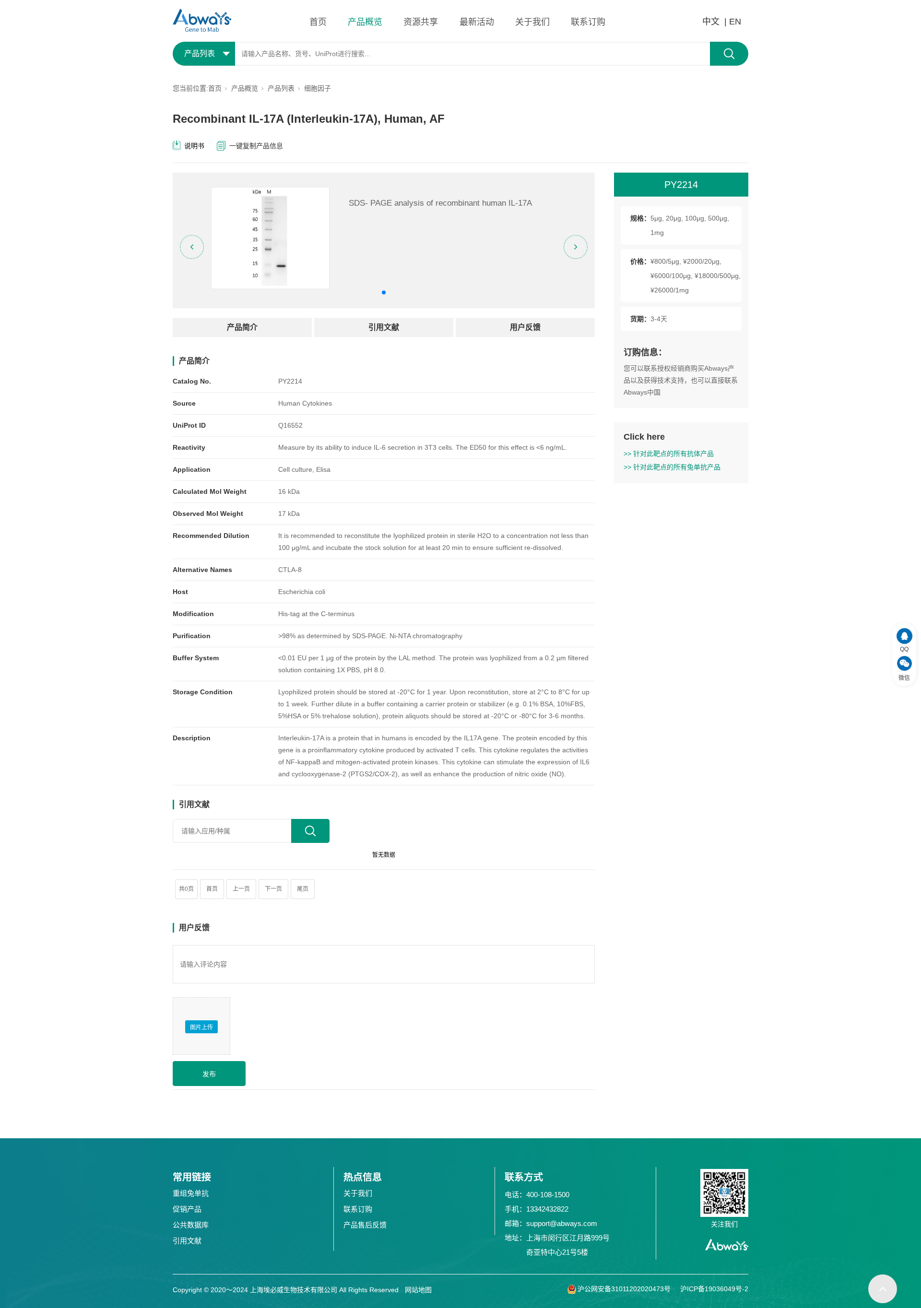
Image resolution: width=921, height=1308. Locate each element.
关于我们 (532, 22)
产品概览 (365, 22)
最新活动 (477, 22)
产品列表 (281, 88)
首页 (318, 22)
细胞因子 (317, 88)
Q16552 (290, 425)
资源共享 (420, 22)
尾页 (302, 889)
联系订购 (588, 22)
